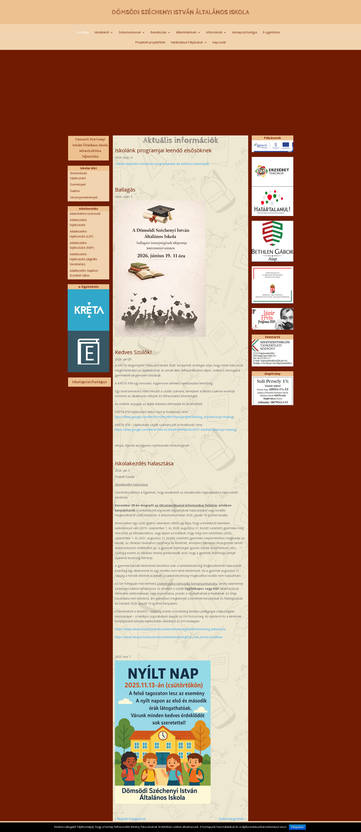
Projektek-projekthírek (150, 42)
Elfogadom (297, 827)
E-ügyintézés (271, 32)
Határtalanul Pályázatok (187, 42)
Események (78, 184)
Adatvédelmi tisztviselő (85, 214)
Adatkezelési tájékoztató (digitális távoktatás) (83, 259)
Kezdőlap (83, 32)
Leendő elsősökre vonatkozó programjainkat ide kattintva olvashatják (162, 164)
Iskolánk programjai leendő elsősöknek (163, 150)
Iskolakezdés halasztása (144, 463)
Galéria (75, 191)
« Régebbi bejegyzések (130, 819)
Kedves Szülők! (133, 352)
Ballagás (125, 189)
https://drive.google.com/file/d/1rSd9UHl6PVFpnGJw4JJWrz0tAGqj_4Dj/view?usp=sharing (174, 417)
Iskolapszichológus (244, 32)
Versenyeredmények (84, 197)
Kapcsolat (219, 42)
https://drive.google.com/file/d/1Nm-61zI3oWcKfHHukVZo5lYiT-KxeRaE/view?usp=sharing (175, 430)
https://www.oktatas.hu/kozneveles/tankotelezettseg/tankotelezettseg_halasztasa (170, 629)
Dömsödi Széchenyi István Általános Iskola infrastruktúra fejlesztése (90, 148)
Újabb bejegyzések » (232, 819)
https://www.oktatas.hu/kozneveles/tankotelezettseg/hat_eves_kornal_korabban (169, 637)
